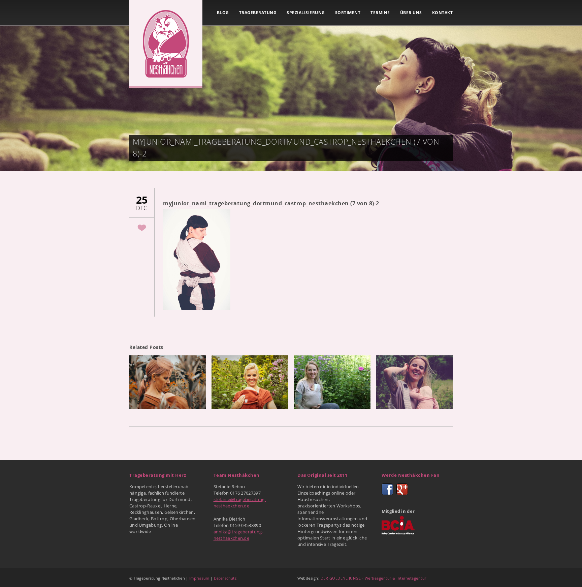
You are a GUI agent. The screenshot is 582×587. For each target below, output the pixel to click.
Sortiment (348, 13)
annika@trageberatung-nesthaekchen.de (238, 535)
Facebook (387, 489)
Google (402, 489)
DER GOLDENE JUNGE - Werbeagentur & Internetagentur (373, 578)
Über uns (411, 13)
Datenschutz (225, 578)
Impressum (199, 578)
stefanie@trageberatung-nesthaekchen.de (240, 502)
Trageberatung (258, 13)
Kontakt (442, 13)
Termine (380, 13)
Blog (223, 13)
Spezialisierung (306, 13)
